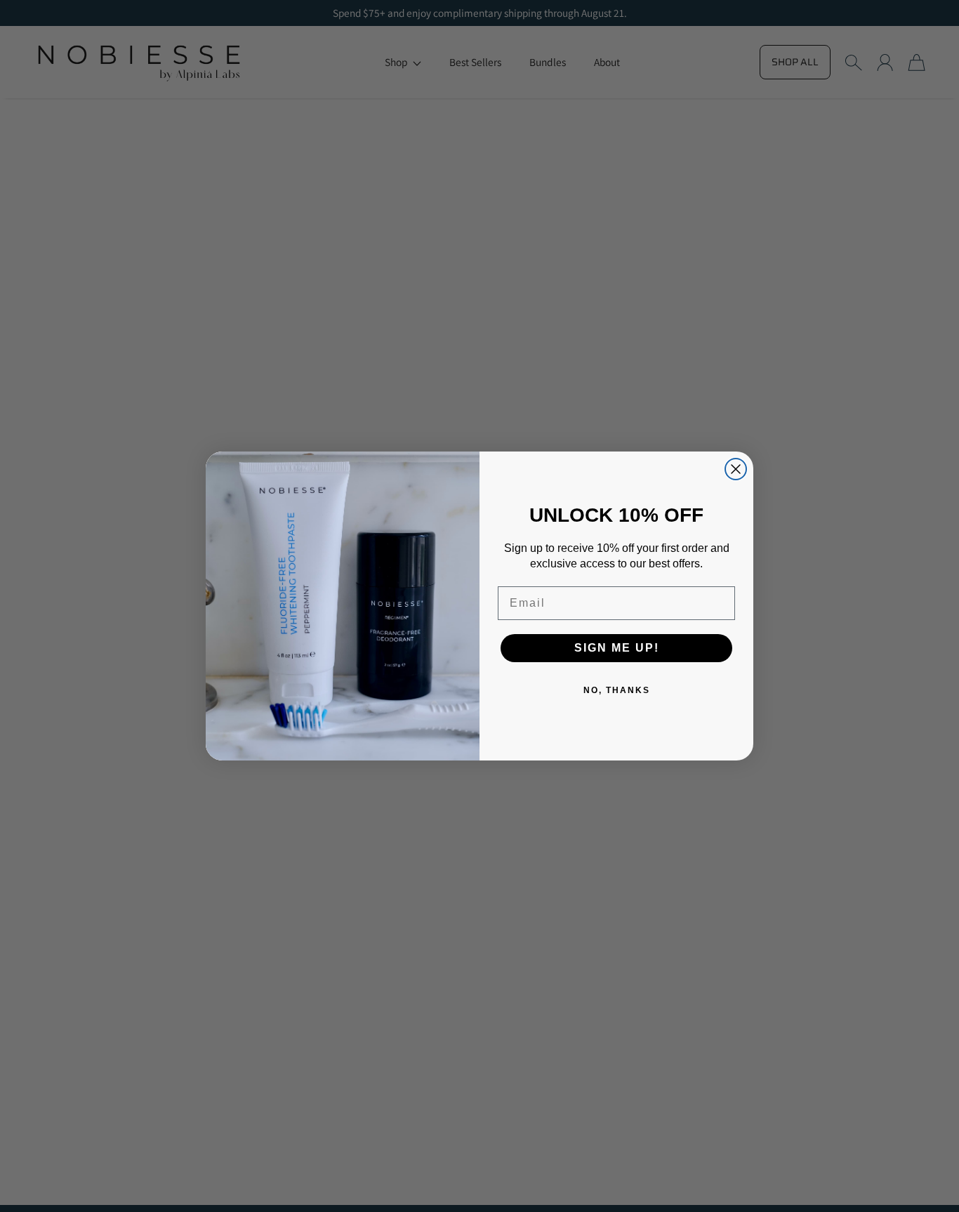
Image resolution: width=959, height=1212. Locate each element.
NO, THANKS (616, 690)
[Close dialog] (735, 469)
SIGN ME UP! (616, 648)
